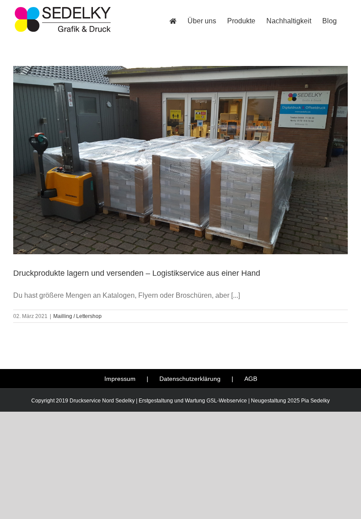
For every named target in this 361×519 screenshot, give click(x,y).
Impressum (120, 378)
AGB (250, 378)
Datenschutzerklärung (190, 378)
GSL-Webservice (226, 401)
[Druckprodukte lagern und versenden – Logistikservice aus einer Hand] (180, 160)
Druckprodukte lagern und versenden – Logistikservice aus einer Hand (136, 273)
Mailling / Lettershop (77, 316)
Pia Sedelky (315, 401)
